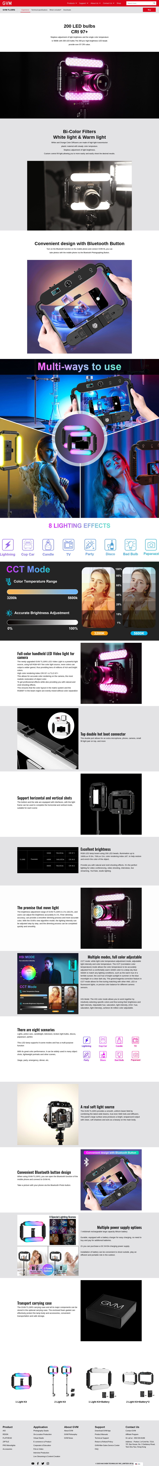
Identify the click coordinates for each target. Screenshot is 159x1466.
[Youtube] (32, 1463)
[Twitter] (42, 1463)
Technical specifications (39, 10)
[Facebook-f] (37, 1463)
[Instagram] (47, 1463)
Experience (25, 10)
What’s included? (55, 10)
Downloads (67, 10)
